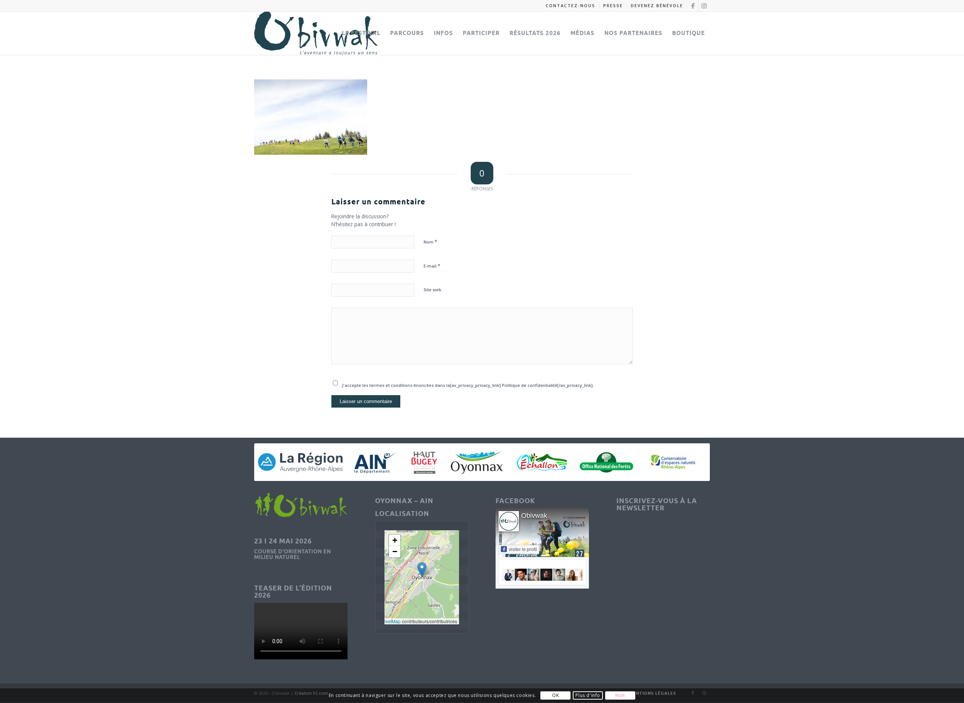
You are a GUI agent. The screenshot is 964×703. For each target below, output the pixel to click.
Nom (430, 241)
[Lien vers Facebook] (692, 5)
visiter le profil (523, 549)
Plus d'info (587, 695)
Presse (613, 5)
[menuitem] (570, 6)
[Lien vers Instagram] (704, 5)
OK (555, 695)
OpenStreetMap (384, 621)
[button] (422, 569)
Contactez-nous (570, 5)
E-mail (432, 265)
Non (620, 695)
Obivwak (534, 515)
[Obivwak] (315, 33)
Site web (432, 289)
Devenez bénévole (657, 5)
